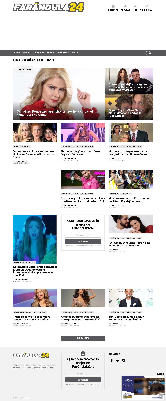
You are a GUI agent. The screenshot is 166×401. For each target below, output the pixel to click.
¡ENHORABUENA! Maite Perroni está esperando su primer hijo (129, 244)
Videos (50, 53)
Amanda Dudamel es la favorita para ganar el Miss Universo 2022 (80, 318)
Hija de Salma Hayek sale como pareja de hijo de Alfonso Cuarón (128, 153)
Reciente (113, 10)
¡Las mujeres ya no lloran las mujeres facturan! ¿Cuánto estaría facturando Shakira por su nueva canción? (35, 271)
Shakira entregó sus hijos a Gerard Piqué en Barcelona (81, 153)
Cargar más (83, 338)
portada (89, 147)
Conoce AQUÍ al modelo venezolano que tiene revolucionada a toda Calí (83, 200)
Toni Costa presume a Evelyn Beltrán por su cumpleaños (126, 318)
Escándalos (63, 53)
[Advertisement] (83, 32)
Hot (135, 10)
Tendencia (146, 10)
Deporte (27, 53)
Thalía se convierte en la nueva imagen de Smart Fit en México (31, 318)
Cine (16, 147)
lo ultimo (25, 147)
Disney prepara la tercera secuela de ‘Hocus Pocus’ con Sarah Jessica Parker (34, 154)
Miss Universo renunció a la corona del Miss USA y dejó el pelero (129, 200)
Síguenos (145, 53)
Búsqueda (150, 53)
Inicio (17, 53)
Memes (74, 53)
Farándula (39, 53)
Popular (125, 10)
